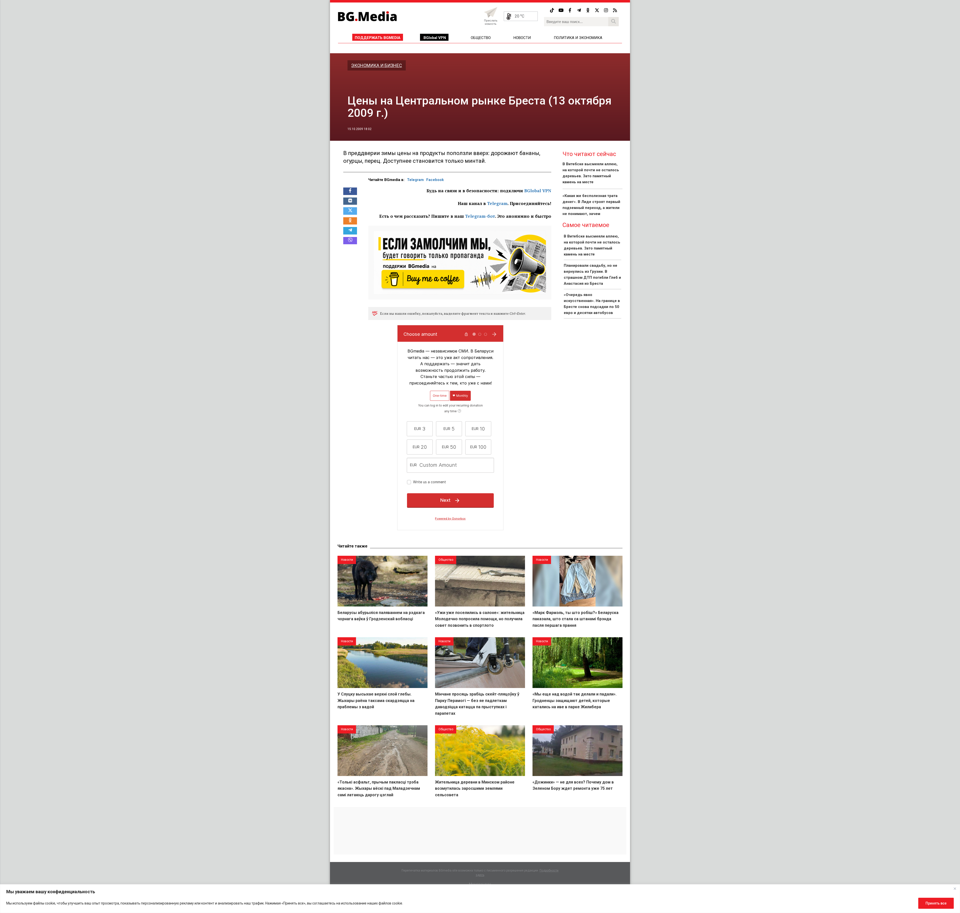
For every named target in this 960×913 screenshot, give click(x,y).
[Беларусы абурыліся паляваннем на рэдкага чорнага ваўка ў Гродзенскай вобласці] (383, 581)
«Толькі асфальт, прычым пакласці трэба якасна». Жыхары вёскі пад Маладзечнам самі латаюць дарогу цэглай (379, 788)
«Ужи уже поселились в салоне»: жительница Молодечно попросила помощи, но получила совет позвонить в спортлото (479, 619)
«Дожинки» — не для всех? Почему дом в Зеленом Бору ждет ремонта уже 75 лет (573, 785)
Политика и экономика (578, 38)
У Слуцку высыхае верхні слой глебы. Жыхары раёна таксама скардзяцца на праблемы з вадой (376, 700)
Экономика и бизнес (376, 65)
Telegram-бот (480, 216)
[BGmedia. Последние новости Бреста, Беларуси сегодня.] (367, 16)
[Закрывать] (955, 889)
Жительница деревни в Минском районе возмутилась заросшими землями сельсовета (474, 788)
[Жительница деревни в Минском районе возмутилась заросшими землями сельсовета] (480, 750)
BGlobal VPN (435, 38)
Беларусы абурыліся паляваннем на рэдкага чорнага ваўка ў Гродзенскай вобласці (381, 616)
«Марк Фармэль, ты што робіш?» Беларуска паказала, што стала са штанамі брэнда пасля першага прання (575, 619)
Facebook (435, 180)
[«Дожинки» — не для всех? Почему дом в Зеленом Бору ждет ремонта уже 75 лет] (577, 750)
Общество (481, 38)
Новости (522, 38)
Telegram (415, 180)
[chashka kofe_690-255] (460, 262)
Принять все (936, 903)
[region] (480, 898)
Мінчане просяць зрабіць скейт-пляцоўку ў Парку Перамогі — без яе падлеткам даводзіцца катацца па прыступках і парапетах (477, 704)
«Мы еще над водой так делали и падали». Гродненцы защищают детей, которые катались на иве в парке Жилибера (574, 700)
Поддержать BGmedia (377, 38)
